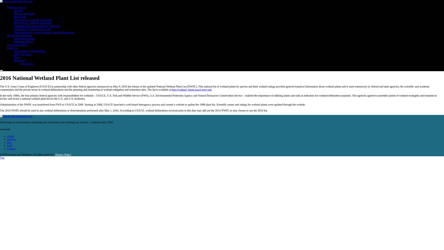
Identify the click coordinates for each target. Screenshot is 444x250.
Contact (11, 148)
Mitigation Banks (16, 7)
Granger (18, 10)
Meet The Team (22, 54)
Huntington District (24, 38)
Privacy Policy (63, 154)
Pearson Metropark (24, 13)
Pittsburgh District (24, 41)
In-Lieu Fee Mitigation (19, 35)
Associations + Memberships (29, 51)
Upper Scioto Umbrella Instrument (33, 19)
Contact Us (27, 63)
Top (2, 157)
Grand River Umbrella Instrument (32, 29)
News (17, 57)
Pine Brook (20, 16)
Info (9, 142)
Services (11, 139)
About (10, 136)
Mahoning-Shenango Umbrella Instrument (37, 26)
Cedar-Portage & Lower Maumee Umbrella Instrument (44, 32)
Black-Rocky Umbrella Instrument (33, 23)
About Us (12, 48)
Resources (19, 60)
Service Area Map (17, 44)
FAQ (9, 145)
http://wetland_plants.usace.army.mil (191, 89)
